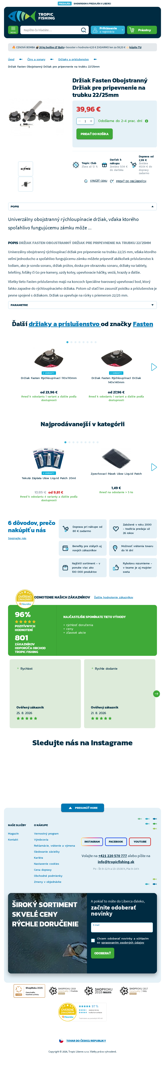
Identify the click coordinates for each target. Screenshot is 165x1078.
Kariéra (38, 858)
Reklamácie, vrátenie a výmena (54, 846)
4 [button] (79, 342)
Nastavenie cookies (46, 864)
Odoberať (102, 953)
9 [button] (98, 442)
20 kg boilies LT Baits (51, 47)
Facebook (116, 842)
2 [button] (71, 342)
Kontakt (13, 840)
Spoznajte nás (17, 538)
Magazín (13, 834)
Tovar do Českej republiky (86, 1041)
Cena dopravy (43, 870)
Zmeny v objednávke (47, 882)
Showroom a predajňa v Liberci (85, 3)
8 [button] (96, 342)
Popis (15, 206)
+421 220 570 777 (112, 855)
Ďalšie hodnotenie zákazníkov (113, 597)
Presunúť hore (86, 808)
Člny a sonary (36, 59)
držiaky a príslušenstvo (65, 324)
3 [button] (75, 342)
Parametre (19, 305)
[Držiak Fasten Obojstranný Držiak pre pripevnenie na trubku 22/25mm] (26, 169)
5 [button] (83, 342)
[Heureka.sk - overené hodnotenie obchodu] (25, 599)
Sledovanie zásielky (47, 852)
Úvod (11, 59)
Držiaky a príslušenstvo (73, 59)
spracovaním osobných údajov (122, 942)
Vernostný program (46, 834)
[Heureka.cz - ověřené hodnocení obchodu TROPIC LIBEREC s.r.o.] (82, 1012)
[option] (25, 169)
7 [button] (92, 342)
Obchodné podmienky (48, 876)
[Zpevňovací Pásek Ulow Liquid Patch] (116, 459)
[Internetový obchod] (31, 16)
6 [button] (88, 342)
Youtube (140, 842)
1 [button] (67, 342)
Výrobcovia (41, 840)
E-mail (96, 924)
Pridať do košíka (95, 133)
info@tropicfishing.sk (116, 861)
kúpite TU (135, 47)
